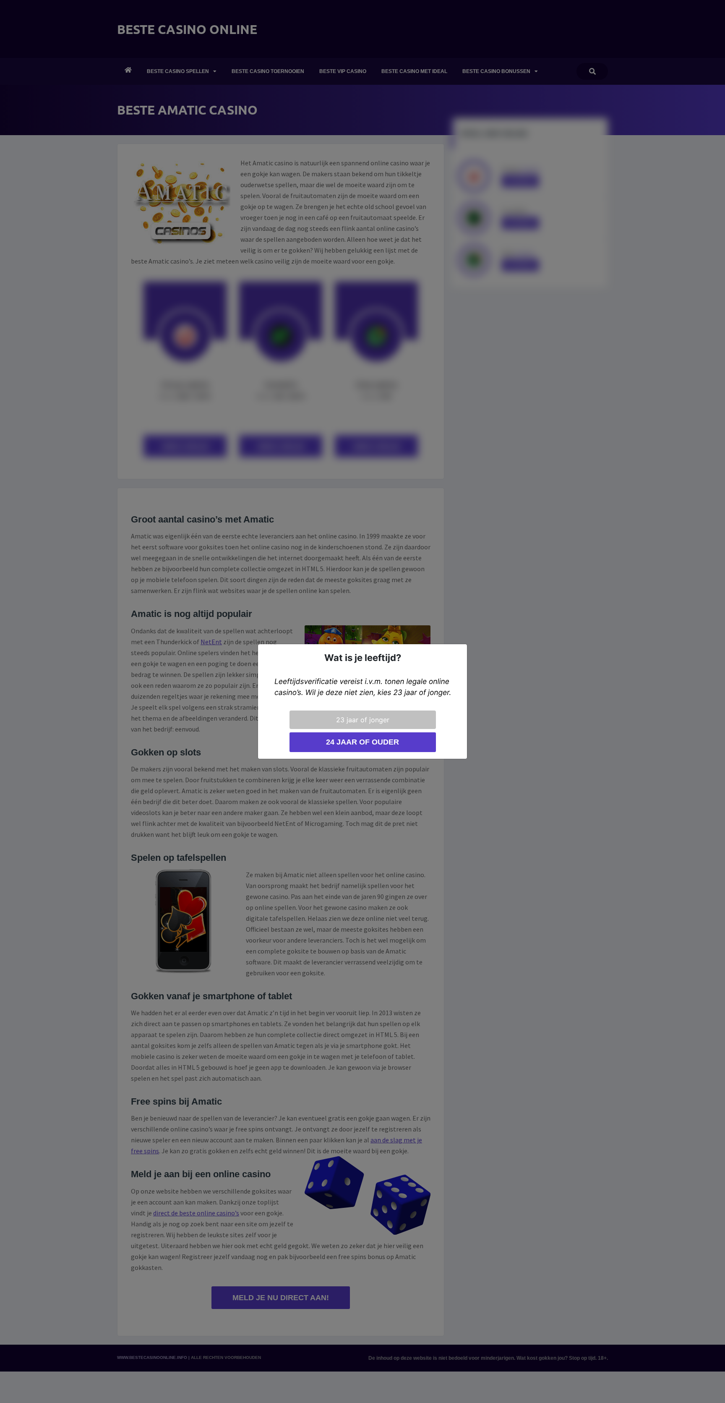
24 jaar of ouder (362, 742)
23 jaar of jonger (362, 720)
